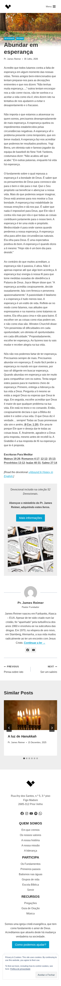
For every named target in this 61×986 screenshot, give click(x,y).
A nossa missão (30, 845)
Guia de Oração (30, 908)
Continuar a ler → (34, 642)
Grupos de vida (30, 879)
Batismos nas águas (30, 874)
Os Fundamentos (31, 864)
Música (30, 913)
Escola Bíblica (30, 884)
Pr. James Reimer (12, 59)
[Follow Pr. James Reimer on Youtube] (33, 650)
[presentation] (30, 715)
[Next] (51, 728)
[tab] (24, 758)
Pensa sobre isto (13, 669)
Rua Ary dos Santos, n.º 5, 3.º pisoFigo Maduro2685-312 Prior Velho (30, 800)
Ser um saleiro (48, 669)
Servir (30, 889)
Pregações (30, 903)
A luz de (22, 736)
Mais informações (30, 518)
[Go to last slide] (9, 728)
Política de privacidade (20, 969)
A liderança (30, 850)
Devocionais (9, 38)
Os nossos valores (30, 835)
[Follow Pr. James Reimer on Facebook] (27, 650)
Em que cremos (30, 830)
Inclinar (20, 38)
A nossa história (30, 840)
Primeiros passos (30, 869)
